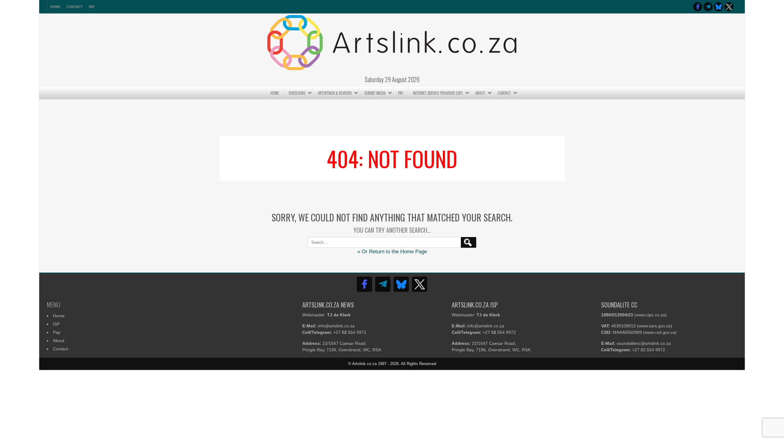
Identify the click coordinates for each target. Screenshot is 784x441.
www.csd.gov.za (660, 332)
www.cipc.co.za (650, 314)
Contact (74, 7)
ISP (56, 324)
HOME (55, 7)
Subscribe (296, 93)
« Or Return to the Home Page (392, 251)
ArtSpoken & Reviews (335, 93)
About (480, 93)
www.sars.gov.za (655, 325)
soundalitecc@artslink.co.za (644, 343)
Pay (92, 7)
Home (274, 93)
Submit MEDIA (375, 93)
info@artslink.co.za (336, 325)
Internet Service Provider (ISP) (438, 93)
